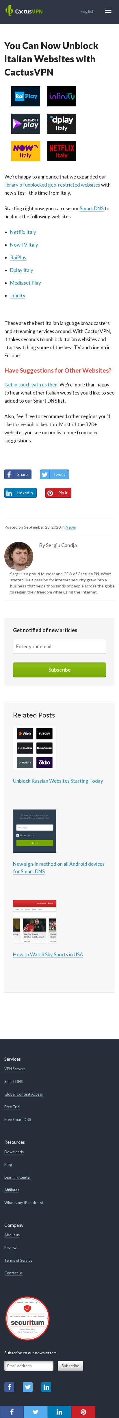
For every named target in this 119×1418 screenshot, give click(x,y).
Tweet (59, 474)
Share (22, 474)
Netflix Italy (23, 232)
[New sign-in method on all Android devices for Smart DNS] (34, 830)
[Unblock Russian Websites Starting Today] (34, 747)
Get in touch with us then (30, 385)
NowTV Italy (24, 245)
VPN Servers (14, 1068)
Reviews (11, 1247)
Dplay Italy (21, 270)
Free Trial (12, 1107)
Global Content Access (23, 1094)
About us (12, 1235)
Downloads (14, 1152)
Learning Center (17, 1177)
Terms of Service (18, 1260)
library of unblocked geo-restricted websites (52, 185)
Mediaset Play (25, 283)
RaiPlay (18, 257)
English (87, 11)
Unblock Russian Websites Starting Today (58, 781)
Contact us (13, 1273)
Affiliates (11, 1190)
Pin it (63, 492)
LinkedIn (25, 492)
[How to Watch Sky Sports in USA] (34, 921)
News (71, 527)
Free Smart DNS (17, 1119)
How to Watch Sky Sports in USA (48, 954)
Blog (8, 1164)
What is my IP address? (24, 1202)
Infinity (17, 295)
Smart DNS (92, 208)
